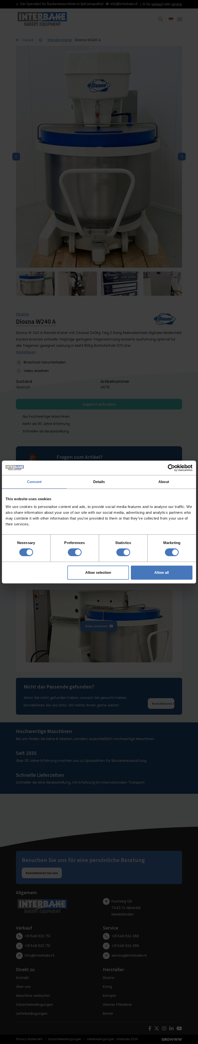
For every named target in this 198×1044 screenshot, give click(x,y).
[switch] (75, 552)
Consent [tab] (34, 482)
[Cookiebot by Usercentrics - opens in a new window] (171, 467)
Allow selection (98, 572)
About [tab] (163, 482)
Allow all (161, 572)
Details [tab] (99, 482)
